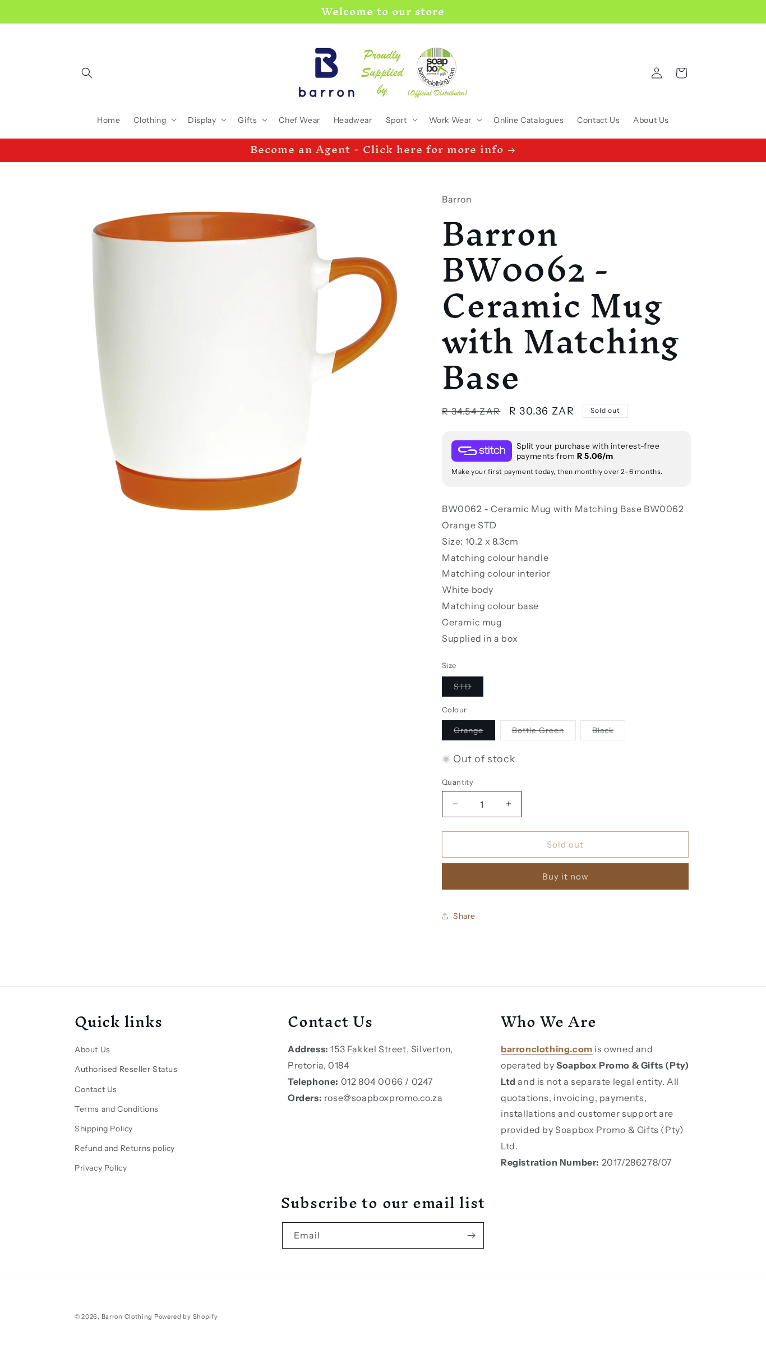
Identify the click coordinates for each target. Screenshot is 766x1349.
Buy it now (565, 876)
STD (468, 688)
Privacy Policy (101, 1168)
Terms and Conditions (117, 1108)
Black (608, 732)
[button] (87, 73)
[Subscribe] (471, 1235)
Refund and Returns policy (125, 1148)
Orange (474, 732)
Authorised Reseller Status (126, 1069)
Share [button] (464, 915)
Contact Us (96, 1089)
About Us (92, 1049)
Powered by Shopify (186, 1316)
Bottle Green (544, 732)
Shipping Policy (104, 1128)
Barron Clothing (127, 1316)
